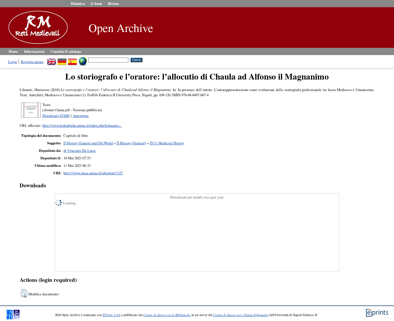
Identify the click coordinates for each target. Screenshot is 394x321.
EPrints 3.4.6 (111, 315)
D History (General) (131, 143)
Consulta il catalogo (65, 51)
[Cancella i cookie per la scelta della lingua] (82, 59)
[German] (62, 59)
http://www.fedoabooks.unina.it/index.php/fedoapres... (82, 125)
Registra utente (32, 61)
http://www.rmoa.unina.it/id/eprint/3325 (93, 172)
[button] (23, 293)
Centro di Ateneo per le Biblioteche (166, 315)
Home (13, 51)
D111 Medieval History (167, 143)
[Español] (72, 59)
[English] (51, 59)
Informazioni (34, 51)
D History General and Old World (88, 143)
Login (12, 61)
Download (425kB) (56, 115)
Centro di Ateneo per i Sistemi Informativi (241, 315)
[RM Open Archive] (36, 44)
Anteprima (81, 115)
